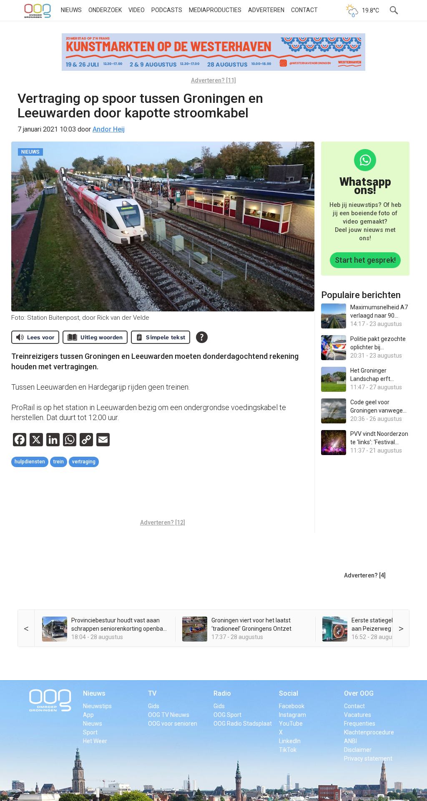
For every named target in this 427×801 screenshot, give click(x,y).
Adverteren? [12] (162, 522)
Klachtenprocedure (369, 732)
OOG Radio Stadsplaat (243, 723)
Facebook (291, 706)
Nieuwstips (97, 706)
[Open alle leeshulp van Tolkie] (202, 337)
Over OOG (359, 693)
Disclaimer (358, 749)
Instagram (292, 714)
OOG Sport (227, 714)
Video (136, 10)
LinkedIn (290, 741)
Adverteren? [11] (213, 80)
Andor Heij (109, 129)
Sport (90, 732)
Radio (222, 693)
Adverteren (266, 10)
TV (152, 693)
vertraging (83, 462)
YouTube (291, 723)
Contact (304, 10)
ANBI (350, 741)
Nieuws (71, 10)
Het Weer (95, 741)
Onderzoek (105, 10)
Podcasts (166, 10)
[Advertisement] (163, 494)
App (88, 714)
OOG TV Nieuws (168, 714)
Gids (153, 706)
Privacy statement (368, 758)
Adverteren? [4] (365, 575)
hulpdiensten (30, 462)
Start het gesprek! (365, 260)
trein (58, 462)
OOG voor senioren (172, 723)
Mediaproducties (215, 10)
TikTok (287, 749)
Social (288, 693)
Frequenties (359, 723)
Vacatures (357, 714)
